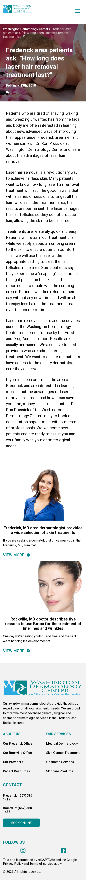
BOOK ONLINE (21, 823)
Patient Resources (16, 771)
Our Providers (13, 762)
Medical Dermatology (62, 743)
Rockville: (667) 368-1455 (18, 810)
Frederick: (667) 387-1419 (18, 797)
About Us (12, 734)
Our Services (58, 734)
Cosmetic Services (60, 762)
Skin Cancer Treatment (63, 753)
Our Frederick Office (17, 743)
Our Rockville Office (17, 753)
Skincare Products (59, 771)
